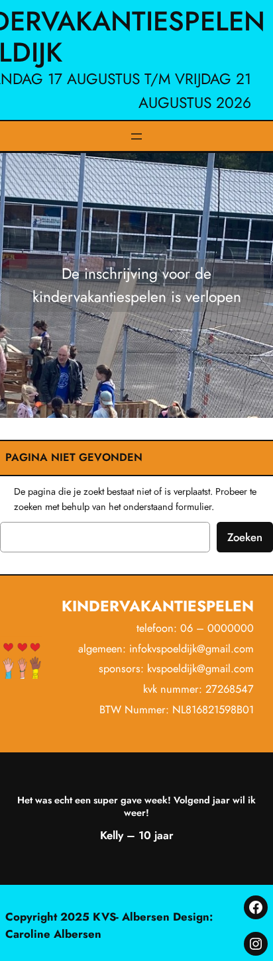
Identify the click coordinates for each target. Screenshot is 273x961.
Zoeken (244, 537)
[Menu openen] (136, 136)
